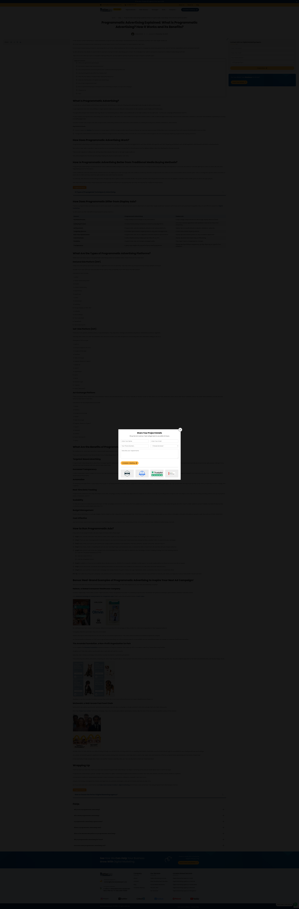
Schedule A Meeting (128, 463)
